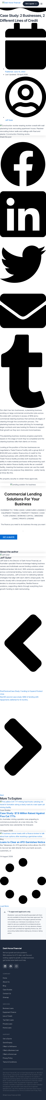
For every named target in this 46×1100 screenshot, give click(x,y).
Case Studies (7, 990)
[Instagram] (16, 966)
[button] (41, 4)
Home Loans (7, 1028)
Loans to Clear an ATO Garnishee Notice (22, 842)
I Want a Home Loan (10, 1054)
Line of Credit (7, 1016)
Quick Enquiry (7, 1042)
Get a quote (29, 4)
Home (5, 978)
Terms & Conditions (10, 1062)
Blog (4, 986)
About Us (6, 982)
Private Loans (7, 1024)
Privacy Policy (8, 1058)
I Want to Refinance (10, 1046)
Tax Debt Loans (8, 1020)
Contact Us (7, 993)
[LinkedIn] (5, 966)
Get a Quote (7, 1039)
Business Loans (8, 1008)
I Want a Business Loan (11, 1050)
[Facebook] (10, 966)
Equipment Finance (9, 1012)
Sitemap (6, 997)
